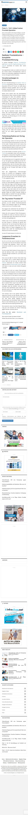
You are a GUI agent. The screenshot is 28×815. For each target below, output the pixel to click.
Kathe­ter (4, 262)
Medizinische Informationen (7, 688)
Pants (3, 712)
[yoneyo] (14, 328)
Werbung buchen (21, 762)
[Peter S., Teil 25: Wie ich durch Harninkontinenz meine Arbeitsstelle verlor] (20, 371)
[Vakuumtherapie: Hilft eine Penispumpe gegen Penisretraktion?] (5, 654)
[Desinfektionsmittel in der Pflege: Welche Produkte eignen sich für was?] (5, 678)
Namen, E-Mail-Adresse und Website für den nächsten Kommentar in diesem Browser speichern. (14, 417)
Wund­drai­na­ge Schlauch (16, 264)
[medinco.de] (14, 122)
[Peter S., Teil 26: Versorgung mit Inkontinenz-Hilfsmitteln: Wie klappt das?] (7, 371)
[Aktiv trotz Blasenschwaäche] (12, 637)
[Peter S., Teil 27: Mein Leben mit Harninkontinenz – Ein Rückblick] (20, 356)
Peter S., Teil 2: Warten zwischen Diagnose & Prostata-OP (7, 343)
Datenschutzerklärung (13, 408)
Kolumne (4, 25)
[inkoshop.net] (14, 615)
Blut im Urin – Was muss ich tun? (9, 747)
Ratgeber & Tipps (5, 691)
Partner (3, 710)
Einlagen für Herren (6, 707)
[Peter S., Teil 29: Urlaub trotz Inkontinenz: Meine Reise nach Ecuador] (7, 356)
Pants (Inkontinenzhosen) (7, 702)
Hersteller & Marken (6, 699)
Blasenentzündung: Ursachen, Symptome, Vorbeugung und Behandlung (17, 671)
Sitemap (5, 762)
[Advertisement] (14, 790)
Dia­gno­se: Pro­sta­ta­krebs (20, 62)
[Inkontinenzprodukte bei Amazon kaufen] (14, 463)
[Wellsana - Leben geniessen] (14, 438)
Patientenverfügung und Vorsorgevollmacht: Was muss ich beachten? (17, 665)
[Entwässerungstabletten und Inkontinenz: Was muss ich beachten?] (5, 660)
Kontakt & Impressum (12, 762)
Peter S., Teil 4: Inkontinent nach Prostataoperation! (21, 343)
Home (3, 759)
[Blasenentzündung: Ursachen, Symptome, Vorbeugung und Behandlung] (5, 672)
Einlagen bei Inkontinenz (7, 704)
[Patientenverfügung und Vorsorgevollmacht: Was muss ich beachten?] (5, 666)
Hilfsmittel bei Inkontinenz (7, 693)
